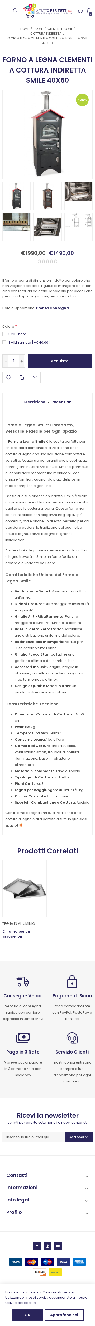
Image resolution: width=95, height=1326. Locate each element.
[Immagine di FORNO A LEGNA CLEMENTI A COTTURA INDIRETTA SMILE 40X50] (47, 134)
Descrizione (33, 402)
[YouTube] (58, 1246)
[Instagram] (47, 1246)
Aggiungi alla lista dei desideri (8, 377)
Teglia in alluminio (18, 923)
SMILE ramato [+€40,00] (29, 342)
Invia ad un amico (35, 377)
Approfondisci (64, 1315)
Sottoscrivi (79, 1136)
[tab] (33, 402)
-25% (82, 99)
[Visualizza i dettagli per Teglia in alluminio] (24, 888)
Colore (8, 326)
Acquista (60, 361)
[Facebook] (37, 1246)
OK (27, 1315)
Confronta (21, 377)
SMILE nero (17, 334)
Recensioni (62, 402)
